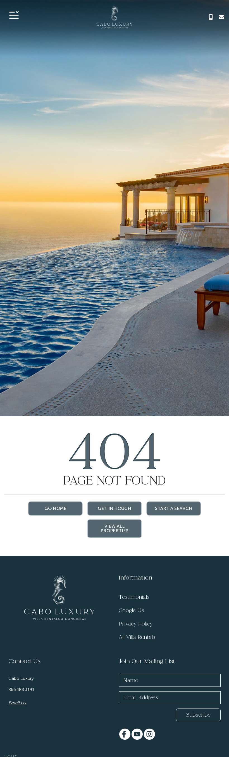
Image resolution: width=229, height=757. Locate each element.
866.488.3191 (21, 689)
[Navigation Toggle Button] (14, 15)
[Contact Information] (221, 17)
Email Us (17, 702)
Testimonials (134, 597)
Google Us (131, 610)
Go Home (55, 508)
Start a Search (173, 508)
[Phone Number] (210, 17)
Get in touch (114, 508)
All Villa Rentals (137, 637)
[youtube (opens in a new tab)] (137, 734)
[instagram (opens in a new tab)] (149, 734)
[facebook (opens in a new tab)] (124, 734)
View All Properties (114, 528)
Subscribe (198, 715)
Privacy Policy (136, 623)
